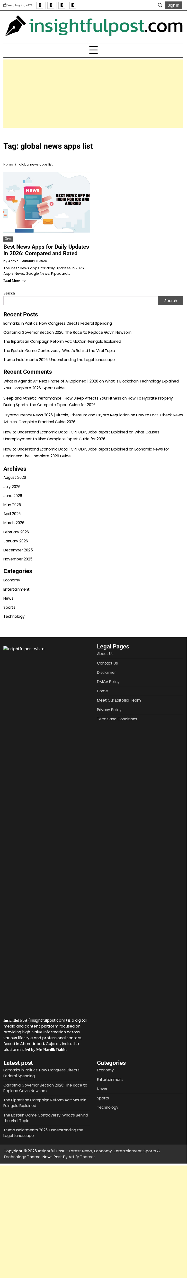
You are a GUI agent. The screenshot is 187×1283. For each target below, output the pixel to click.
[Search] (160, 5)
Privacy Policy (109, 709)
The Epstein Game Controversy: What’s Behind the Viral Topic (59, 350)
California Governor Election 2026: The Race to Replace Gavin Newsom (67, 332)
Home (102, 691)
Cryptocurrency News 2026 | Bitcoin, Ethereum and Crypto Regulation (66, 415)
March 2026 (13, 522)
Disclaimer (106, 672)
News (8, 238)
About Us (105, 653)
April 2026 (12, 513)
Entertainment (16, 589)
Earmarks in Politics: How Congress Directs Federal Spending (57, 323)
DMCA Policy (108, 681)
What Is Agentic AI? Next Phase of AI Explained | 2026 (50, 381)
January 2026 (15, 541)
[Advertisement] (93, 93)
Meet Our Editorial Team (119, 700)
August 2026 (14, 477)
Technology (14, 616)
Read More (11, 281)
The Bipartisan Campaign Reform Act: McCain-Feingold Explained (62, 341)
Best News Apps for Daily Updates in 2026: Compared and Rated (46, 250)
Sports (9, 607)
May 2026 (12, 504)
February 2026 (16, 532)
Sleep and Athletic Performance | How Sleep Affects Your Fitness (62, 398)
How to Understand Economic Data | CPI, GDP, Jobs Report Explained (65, 432)
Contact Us (107, 663)
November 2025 (18, 559)
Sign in (173, 5)
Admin (13, 261)
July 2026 (11, 486)
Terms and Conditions (117, 719)
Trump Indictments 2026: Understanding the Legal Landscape (59, 359)
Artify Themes (82, 1157)
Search (9, 293)
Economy (11, 580)
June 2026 (12, 495)
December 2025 (18, 550)
